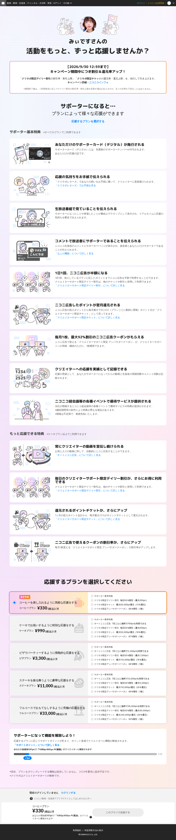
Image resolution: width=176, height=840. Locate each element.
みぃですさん (85, 41)
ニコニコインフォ (98, 82)
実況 (49, 3)
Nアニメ (57, 3)
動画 (9, 3)
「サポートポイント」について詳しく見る (36, 744)
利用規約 (77, 830)
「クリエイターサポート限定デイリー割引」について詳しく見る (90, 285)
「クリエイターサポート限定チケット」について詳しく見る (87, 317)
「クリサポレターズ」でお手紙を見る (75, 185)
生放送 (22, 3)
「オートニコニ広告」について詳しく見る (78, 454)
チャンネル (32, 3)
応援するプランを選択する (88, 121)
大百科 (42, 3)
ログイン (141, 3)
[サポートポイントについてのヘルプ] (90, 817)
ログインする (68, 792)
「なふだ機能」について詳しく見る (74, 253)
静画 (15, 3)
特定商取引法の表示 (94, 830)
